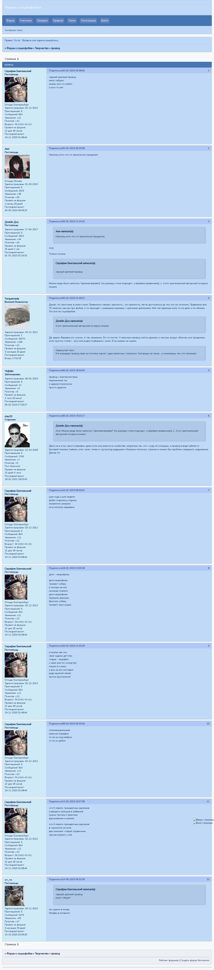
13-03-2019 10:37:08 (73, 801)
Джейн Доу (12, 222)
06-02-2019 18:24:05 (73, 370)
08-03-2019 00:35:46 (73, 723)
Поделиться (55, 70)
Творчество (42, 48)
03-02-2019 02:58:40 (73, 70)
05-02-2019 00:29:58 (73, 148)
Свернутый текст (65, 350)
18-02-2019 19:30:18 (73, 568)
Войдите (27, 40)
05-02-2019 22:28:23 (73, 298)
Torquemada (12, 298)
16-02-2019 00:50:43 (73, 490)
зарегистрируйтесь (47, 40)
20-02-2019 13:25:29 (73, 645)
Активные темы (13, 30)
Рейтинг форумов (168, 960)
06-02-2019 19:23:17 (73, 415)
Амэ (7, 149)
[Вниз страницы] (203, 823)
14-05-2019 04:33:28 (73, 879)
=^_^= (8, 880)
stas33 (8, 416)
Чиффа (9, 371)
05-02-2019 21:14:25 (73, 221)
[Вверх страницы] (203, 819)
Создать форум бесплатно (194, 960)
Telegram (42, 20)
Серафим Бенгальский (18, 71)
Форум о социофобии (19, 48)
